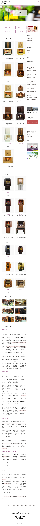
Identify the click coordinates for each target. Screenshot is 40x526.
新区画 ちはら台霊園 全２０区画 (31, 132)
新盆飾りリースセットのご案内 (31, 135)
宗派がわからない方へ (31, 75)
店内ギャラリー (21, 27)
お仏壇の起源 (21, 31)
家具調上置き (30, 38)
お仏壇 (18, 505)
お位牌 (28, 50)
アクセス (38, 505)
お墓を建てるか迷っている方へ (31, 78)
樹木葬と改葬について (31, 85)
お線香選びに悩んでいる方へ (31, 92)
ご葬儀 (13, 505)
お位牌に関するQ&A (32, 97)
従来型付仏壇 (30, 42)
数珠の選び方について (31, 89)
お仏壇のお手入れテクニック (31, 68)
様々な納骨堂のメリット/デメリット (31, 82)
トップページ (2, 505)
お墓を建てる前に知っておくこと (31, 71)
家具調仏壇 (29, 40)
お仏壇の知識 (7, 31)
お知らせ (9, 505)
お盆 (30, 505)
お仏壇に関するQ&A (32, 95)
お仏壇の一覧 (7, 27)
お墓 (28, 52)
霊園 (28, 57)
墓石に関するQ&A (31, 99)
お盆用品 (29, 55)
